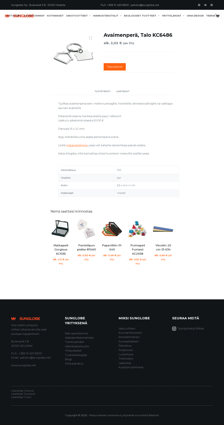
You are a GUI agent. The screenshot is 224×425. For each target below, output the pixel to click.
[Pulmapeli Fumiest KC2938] (137, 229)
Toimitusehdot (74, 342)
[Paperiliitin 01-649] (112, 229)
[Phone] (212, 5)
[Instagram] (199, 5)
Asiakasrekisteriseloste (79, 337)
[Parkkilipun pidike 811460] (86, 229)
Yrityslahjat (171, 15)
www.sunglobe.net (23, 365)
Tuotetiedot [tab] (102, 91)
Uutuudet (13, 15)
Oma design (195, 15)
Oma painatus (74, 363)
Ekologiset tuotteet (140, 15)
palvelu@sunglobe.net (145, 5)
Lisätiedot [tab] (123, 91)
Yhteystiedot (73, 350)
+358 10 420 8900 (118, 5)
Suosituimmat (34, 15)
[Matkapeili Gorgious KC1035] (61, 229)
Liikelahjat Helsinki (22, 390)
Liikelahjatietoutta (77, 346)
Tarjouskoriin (114, 66)
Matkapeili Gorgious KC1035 (60, 249)
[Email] (205, 5)
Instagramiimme (77, 145)
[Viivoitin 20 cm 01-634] (163, 229)
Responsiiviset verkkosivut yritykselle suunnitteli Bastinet (124, 415)
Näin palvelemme (76, 333)
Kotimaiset (55, 15)
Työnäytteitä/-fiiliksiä (190, 328)
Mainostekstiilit (105, 15)
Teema (210, 15)
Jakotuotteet (77, 15)
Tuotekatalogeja (76, 355)
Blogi (68, 359)
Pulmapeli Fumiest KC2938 (137, 249)
